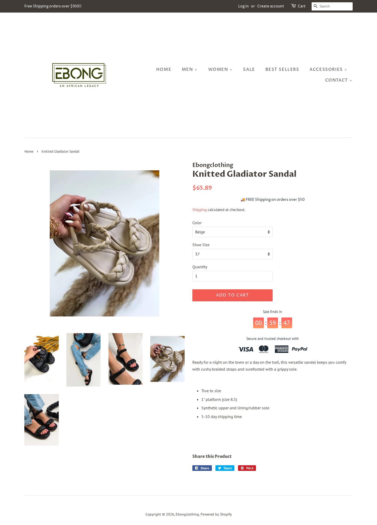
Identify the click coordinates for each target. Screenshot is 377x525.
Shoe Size (201, 244)
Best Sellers (282, 69)
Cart (302, 6)
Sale (249, 69)
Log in (243, 6)
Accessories (327, 69)
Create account (270, 6)
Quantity (199, 266)
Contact (337, 80)
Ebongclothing (187, 514)
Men (188, 69)
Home (163, 69)
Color (197, 222)
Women (219, 69)
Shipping (199, 209)
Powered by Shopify (216, 514)
